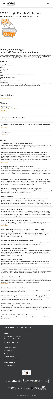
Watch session (4, 162)
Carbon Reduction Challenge (11, 359)
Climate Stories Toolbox (10, 347)
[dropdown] (48, 3)
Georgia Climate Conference (11, 365)
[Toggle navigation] (4, 3)
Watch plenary (4, 120)
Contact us (34, 395)
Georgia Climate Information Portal (12, 339)
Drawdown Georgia (9, 356)
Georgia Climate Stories (10, 345)
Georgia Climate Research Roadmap (13, 336)
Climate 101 (4, 110)
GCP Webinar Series (9, 350)
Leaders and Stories (6, 112)
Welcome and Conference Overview (9, 109)
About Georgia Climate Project (23, 395)
